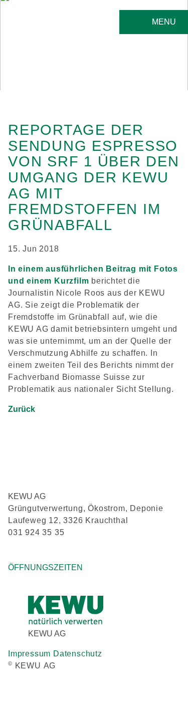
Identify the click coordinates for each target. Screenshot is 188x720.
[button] (153, 22)
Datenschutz (77, 653)
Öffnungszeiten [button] (45, 567)
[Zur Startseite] (41, 22)
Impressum (29, 653)
